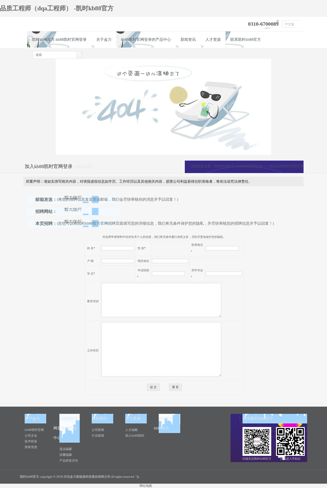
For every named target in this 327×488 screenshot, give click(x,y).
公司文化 (31, 435)
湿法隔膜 (65, 449)
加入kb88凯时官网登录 (287, 166)
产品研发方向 (68, 460)
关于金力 (104, 39)
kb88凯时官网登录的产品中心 (146, 39)
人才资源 (213, 39)
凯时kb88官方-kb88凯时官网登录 (59, 39)
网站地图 (146, 486)
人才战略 (131, 430)
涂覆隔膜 (65, 455)
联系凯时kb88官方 (245, 39)
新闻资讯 (188, 39)
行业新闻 (98, 435)
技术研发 (31, 441)
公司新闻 (98, 430)
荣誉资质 (31, 447)
